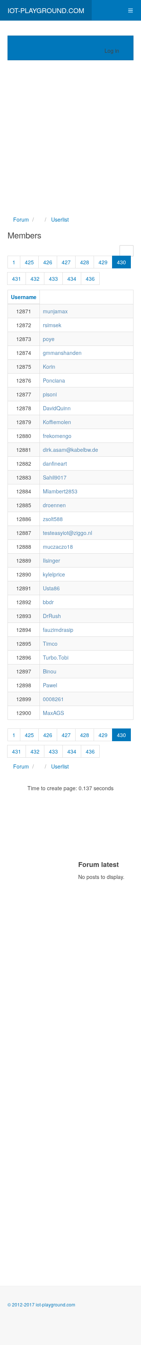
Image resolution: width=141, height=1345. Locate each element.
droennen (54, 505)
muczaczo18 (58, 546)
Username (23, 297)
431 (16, 278)
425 (29, 262)
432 (34, 278)
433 (53, 278)
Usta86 (51, 588)
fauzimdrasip (58, 629)
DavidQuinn (57, 408)
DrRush (52, 616)
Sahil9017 (55, 477)
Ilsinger (51, 560)
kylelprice (54, 574)
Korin (49, 366)
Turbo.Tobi (55, 657)
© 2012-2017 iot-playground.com (41, 1304)
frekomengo (57, 435)
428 (84, 262)
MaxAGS (53, 712)
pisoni (50, 394)
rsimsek (52, 325)
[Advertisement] (70, 138)
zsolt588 (53, 519)
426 (47, 262)
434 (71, 278)
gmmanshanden (62, 352)
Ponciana (54, 380)
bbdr (48, 602)
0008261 (53, 699)
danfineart (55, 463)
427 (66, 262)
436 (90, 278)
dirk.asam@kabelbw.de (70, 449)
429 (103, 262)
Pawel (50, 685)
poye (49, 339)
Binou (49, 671)
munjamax (55, 311)
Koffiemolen (57, 422)
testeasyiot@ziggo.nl (67, 532)
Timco (50, 643)
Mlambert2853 (60, 491)
